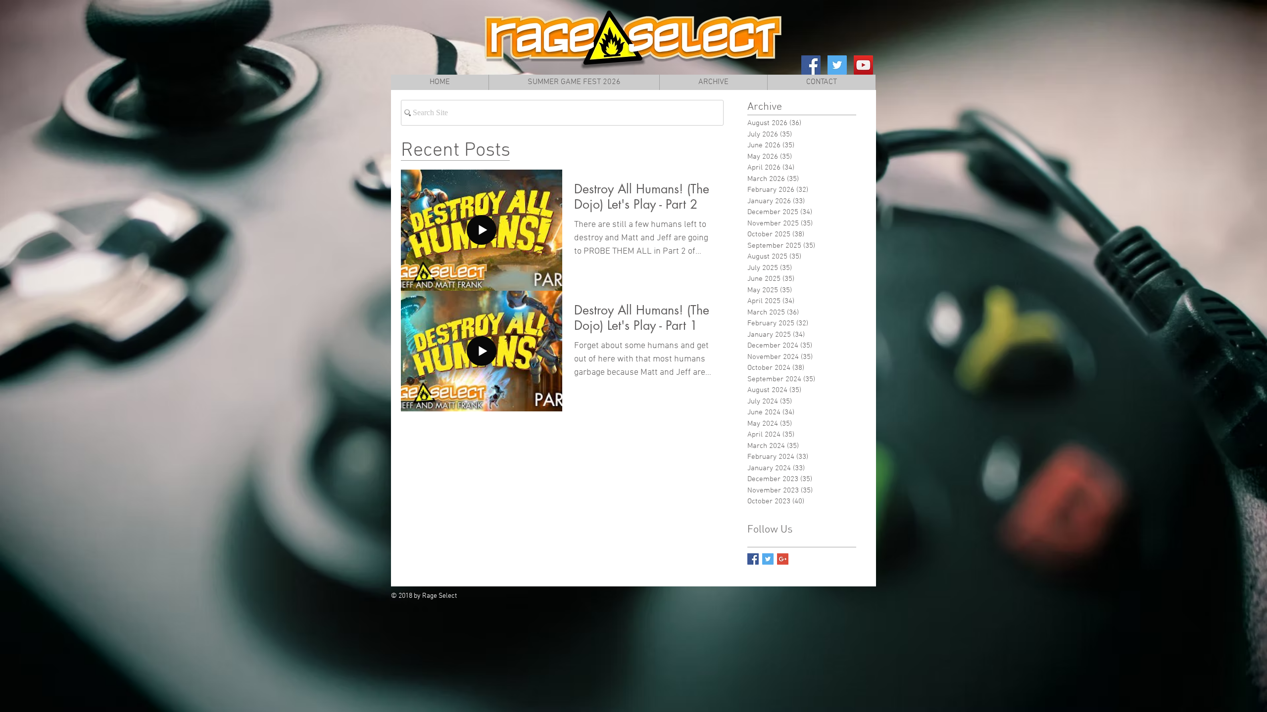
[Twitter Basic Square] (768, 559)
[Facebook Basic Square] (753, 559)
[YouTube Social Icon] (863, 65)
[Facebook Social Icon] (811, 65)
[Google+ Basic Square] (782, 559)
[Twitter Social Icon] (837, 65)
